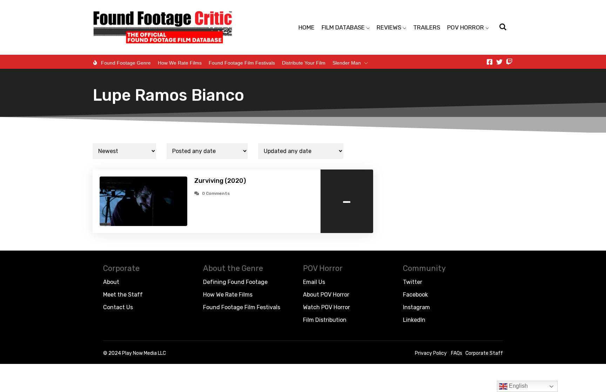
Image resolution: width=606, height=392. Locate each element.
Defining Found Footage (235, 282)
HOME (306, 27)
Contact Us (118, 307)
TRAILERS (426, 27)
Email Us (314, 282)
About (111, 282)
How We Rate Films (180, 63)
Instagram (416, 307)
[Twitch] (509, 62)
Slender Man (346, 63)
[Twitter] (499, 62)
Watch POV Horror (326, 307)
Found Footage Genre (126, 63)
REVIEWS (389, 27)
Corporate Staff (484, 353)
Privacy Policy (431, 353)
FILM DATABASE (343, 27)
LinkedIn (414, 320)
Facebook (415, 294)
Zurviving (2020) (220, 181)
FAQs (456, 353)
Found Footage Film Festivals (242, 63)
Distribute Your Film (303, 63)
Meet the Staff (123, 294)
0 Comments (216, 193)
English (517, 386)
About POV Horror (326, 294)
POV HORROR (465, 27)
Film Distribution (324, 320)
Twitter (412, 282)
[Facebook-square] (489, 62)
